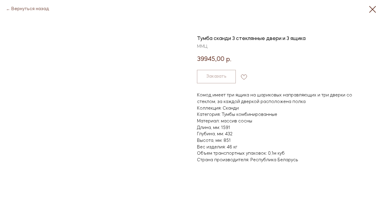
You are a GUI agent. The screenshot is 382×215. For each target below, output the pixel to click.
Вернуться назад (30, 9)
